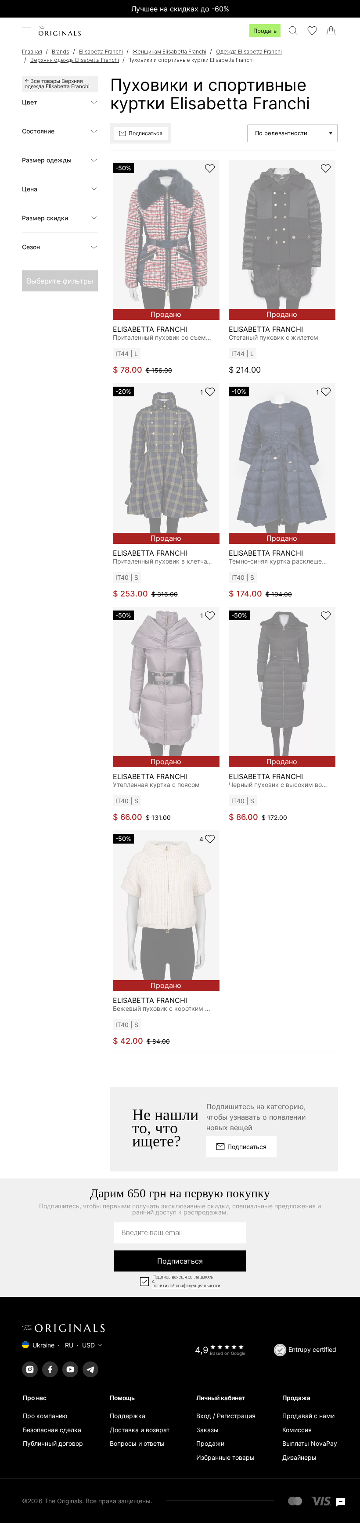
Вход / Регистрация (226, 1415)
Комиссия (297, 1429)
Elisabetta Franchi (101, 51)
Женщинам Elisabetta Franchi (169, 51)
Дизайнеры (299, 1457)
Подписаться (180, 1261)
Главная (32, 51)
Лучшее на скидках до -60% (180, 8)
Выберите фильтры (60, 281)
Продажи (210, 1443)
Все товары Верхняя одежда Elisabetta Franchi (57, 84)
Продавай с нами (308, 1415)
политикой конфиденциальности (186, 1286)
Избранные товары (225, 1457)
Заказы (207, 1429)
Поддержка (127, 1415)
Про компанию (45, 1415)
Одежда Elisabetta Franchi (249, 51)
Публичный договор (53, 1443)
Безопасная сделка (52, 1429)
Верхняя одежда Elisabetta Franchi (74, 60)
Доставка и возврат (139, 1429)
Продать (265, 30)
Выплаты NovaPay (309, 1443)
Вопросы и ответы (137, 1443)
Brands (60, 51)
